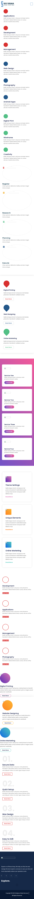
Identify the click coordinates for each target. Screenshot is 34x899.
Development (9, 32)
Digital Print (9, 121)
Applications (9, 16)
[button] (31, 4)
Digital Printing (9, 290)
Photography (9, 85)
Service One (9, 375)
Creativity (8, 154)
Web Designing (9, 314)
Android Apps (9, 102)
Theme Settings (13, 485)
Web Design (9, 68)
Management (10, 49)
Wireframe (8, 137)
